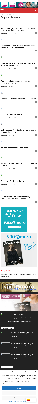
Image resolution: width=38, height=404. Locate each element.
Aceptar (19, 388)
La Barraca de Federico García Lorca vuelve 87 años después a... (18, 131)
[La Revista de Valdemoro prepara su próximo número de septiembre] (5, 334)
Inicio (2, 14)
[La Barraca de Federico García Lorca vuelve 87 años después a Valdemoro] (2, 124)
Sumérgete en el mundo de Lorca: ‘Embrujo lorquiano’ (19, 164)
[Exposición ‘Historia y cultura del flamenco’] (2, 93)
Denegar (19, 393)
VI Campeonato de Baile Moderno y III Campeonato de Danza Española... (16, 198)
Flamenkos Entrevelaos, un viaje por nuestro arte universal (16, 82)
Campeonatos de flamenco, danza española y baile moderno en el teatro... (18, 46)
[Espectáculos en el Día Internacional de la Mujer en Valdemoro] (2, 58)
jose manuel (4, 33)
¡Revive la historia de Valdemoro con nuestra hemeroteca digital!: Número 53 (23, 344)
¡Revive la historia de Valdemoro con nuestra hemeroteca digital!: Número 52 (23, 355)
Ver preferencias (19, 397)
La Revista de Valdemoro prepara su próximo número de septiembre (22, 333)
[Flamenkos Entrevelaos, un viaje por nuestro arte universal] (2, 76)
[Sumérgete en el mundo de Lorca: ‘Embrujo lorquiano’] (2, 158)
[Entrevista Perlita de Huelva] (2, 176)
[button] (35, 372)
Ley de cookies (9, 401)
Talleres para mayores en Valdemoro (16, 148)
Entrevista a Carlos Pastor (11, 114)
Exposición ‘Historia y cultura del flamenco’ (18, 99)
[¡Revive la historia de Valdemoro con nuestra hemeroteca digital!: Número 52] (5, 357)
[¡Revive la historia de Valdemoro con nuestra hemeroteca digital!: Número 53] (5, 346)
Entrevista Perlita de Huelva (12, 181)
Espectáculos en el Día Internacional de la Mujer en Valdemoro (18, 64)
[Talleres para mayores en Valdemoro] (2, 142)
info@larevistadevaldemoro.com (22, 321)
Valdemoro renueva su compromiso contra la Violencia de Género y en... (18, 29)
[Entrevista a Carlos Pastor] (2, 109)
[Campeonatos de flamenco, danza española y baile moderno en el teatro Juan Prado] (2, 40)
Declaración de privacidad (20, 401)
